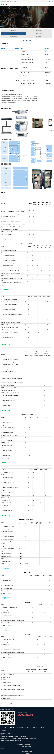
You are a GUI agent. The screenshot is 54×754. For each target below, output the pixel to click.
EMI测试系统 (13, 30)
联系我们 (4, 730)
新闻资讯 (35, 727)
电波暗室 (12, 727)
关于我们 (43, 727)
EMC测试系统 (20, 727)
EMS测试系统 (38, 30)
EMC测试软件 (38, 36)
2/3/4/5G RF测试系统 (13, 33)
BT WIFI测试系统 (39, 33)
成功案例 (27, 727)
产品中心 (4, 727)
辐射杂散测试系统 (13, 36)
